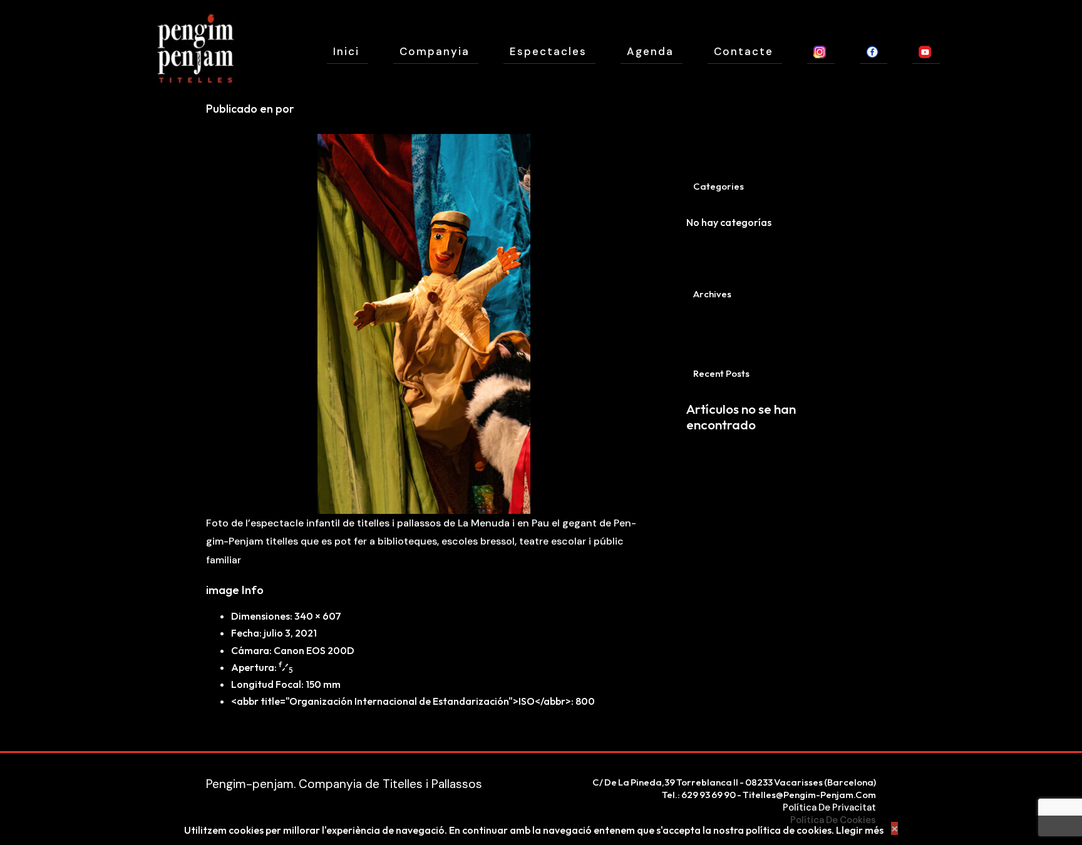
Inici (346, 51)
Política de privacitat (829, 807)
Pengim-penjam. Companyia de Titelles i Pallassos (344, 784)
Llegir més (860, 830)
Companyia (434, 51)
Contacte (743, 51)
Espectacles (548, 51)
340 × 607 (317, 616)
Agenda (650, 51)
